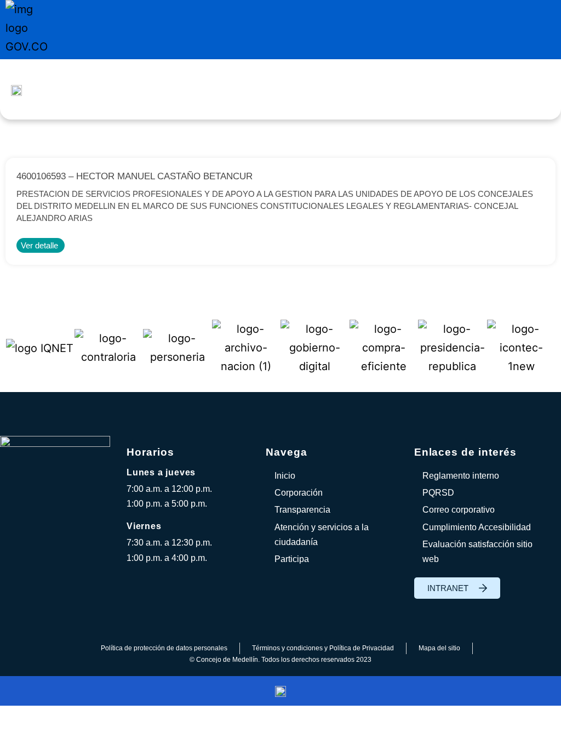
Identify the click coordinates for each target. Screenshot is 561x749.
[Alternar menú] (312, 89)
